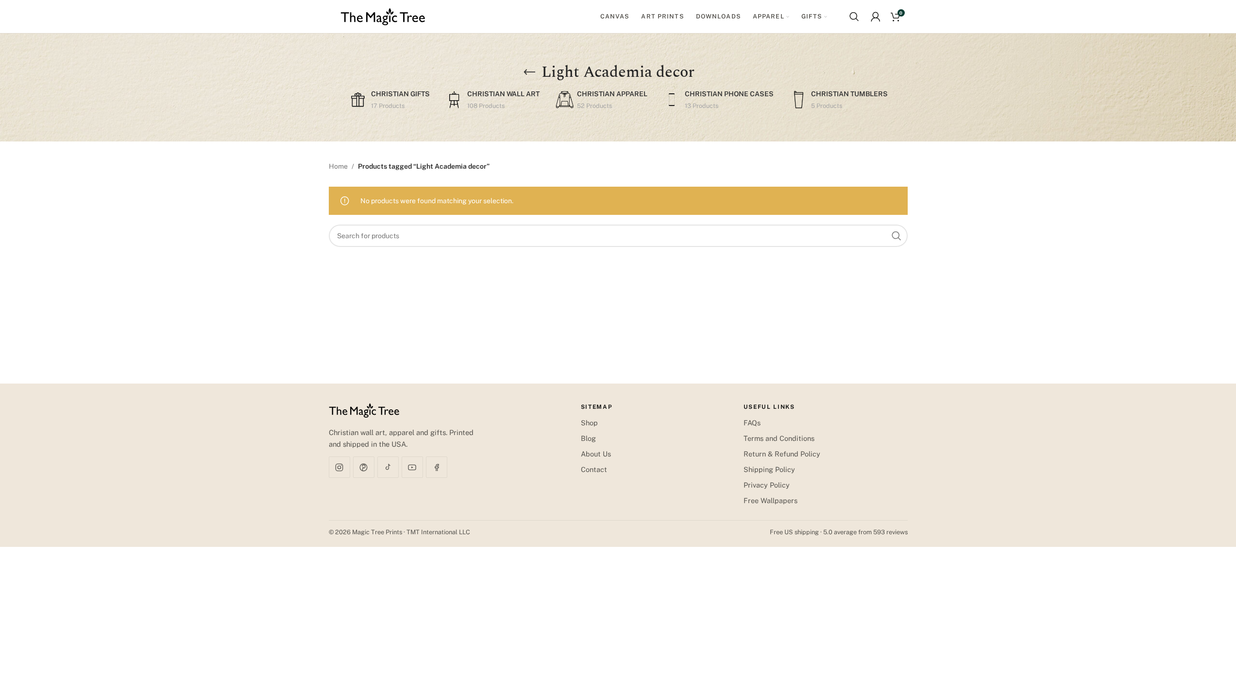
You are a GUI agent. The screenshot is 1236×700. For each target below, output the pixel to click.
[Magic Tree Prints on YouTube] (412, 467)
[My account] (875, 16)
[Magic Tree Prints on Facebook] (436, 467)
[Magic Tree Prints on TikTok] (388, 467)
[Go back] (529, 72)
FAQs (752, 423)
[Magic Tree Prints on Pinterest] (363, 467)
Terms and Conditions (779, 438)
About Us (596, 454)
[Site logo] (383, 16)
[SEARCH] (896, 236)
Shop (589, 423)
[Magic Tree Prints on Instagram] (339, 467)
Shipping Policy (769, 469)
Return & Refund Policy (782, 454)
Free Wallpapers (770, 500)
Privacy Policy (767, 485)
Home (338, 166)
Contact (594, 469)
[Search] (854, 16)
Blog (588, 438)
